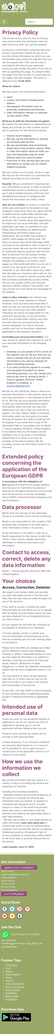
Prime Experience (15, 983)
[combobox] (39, 22)
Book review (12, 996)
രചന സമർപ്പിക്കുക (14, 893)
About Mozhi (8, 880)
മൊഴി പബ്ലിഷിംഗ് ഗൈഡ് (15, 874)
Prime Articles (13, 989)
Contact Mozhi (9, 890)
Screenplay (11, 993)
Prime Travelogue (15, 986)
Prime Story (12, 965)
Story (8, 968)
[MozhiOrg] (4, 908)
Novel (9, 977)
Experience (11, 999)
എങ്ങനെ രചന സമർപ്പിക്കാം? (19, 867)
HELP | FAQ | (7, 871)
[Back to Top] (49, 1029)
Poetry (9, 971)
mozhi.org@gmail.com (18, 385)
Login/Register (8, 877)
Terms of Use (8, 883)
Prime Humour (13, 974)
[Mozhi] (16, 1017)
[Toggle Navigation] (4, 22)
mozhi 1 (10, 980)
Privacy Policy (8, 886)
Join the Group (9, 946)
